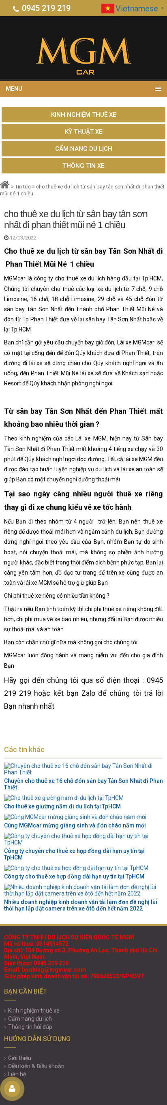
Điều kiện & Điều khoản (36, 1066)
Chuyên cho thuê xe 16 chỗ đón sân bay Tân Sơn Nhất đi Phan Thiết (83, 784)
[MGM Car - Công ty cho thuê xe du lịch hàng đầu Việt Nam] (83, 55)
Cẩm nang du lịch (83, 148)
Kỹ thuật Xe (83, 131)
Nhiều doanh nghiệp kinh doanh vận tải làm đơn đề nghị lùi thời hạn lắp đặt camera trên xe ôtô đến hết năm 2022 (80, 905)
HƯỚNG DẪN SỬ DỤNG (37, 1039)
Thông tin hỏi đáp (30, 1027)
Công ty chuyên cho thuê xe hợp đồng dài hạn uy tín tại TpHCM (74, 854)
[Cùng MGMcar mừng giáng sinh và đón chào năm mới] (83, 817)
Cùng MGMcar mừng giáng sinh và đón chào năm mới (75, 825)
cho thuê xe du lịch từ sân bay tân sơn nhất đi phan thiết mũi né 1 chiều (76, 219)
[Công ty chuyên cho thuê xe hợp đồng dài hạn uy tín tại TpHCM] (83, 839)
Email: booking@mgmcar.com (45, 969)
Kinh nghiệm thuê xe (83, 114)
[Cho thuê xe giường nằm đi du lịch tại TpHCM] (83, 798)
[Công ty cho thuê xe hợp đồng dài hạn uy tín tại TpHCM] (83, 868)
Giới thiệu (19, 1058)
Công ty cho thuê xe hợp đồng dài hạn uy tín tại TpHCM (74, 876)
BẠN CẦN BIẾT (25, 991)
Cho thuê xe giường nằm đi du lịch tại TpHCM (62, 806)
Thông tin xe (83, 165)
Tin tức (23, 187)
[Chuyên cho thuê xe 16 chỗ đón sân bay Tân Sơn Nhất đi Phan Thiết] (83, 769)
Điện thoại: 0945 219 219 (36, 963)
